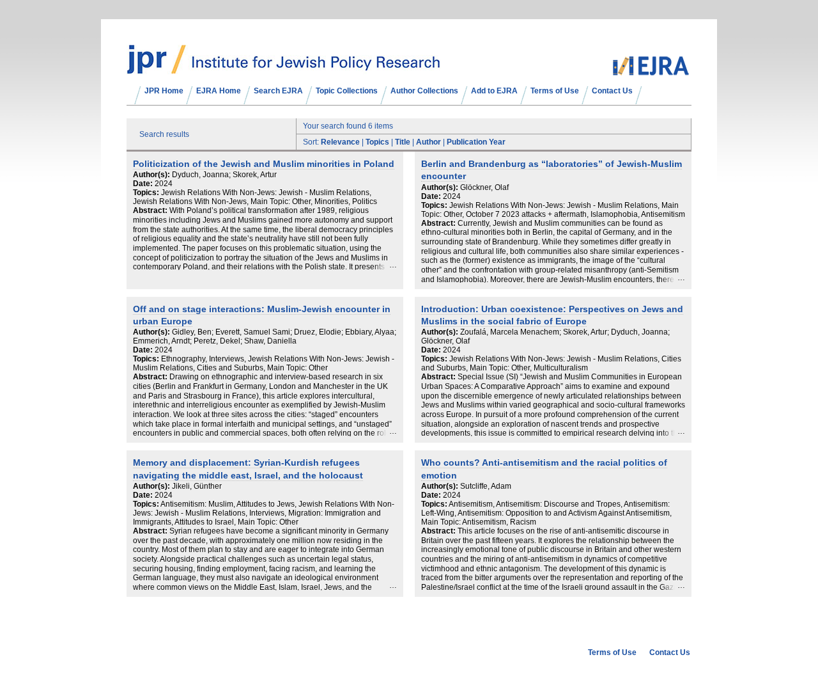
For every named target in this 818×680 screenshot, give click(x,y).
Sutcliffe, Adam (485, 486)
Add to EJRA (494, 90)
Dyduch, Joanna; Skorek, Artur (224, 174)
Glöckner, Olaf (484, 187)
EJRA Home (218, 90)
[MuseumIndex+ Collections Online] (283, 68)
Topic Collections (347, 90)
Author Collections (424, 90)
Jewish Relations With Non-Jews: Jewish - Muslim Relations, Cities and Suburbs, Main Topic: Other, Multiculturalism (551, 363)
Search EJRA (278, 90)
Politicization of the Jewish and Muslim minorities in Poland (263, 164)
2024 (164, 183)
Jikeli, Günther (197, 486)
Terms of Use (554, 90)
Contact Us (612, 90)
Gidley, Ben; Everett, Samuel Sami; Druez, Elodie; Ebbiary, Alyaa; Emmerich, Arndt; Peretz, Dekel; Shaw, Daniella (264, 336)
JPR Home (163, 90)
